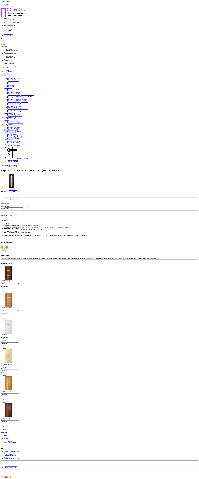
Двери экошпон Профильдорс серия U (17, 99)
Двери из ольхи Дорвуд (13, 114)
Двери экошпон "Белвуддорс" (15, 106)
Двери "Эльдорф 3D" (12, 134)
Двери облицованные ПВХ (11, 130)
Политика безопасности (10, 442)
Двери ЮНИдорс (11, 97)
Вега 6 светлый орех (6, 391)
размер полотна (5, 206)
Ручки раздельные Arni (10, 467)
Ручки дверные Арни (12, 160)
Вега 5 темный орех (6, 280)
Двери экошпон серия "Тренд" (15, 103)
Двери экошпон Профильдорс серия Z (17, 100)
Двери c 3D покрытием (10, 132)
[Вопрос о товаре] (1, 214)
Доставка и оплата (9, 71)
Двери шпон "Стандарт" (13, 118)
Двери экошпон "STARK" (14, 89)
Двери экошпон (8, 88)
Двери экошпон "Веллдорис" (14, 93)
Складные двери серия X (13, 145)
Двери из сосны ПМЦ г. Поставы (15, 111)
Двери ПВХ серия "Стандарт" (15, 131)
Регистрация (7, 4)
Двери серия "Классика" (13, 128)
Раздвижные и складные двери (12, 144)
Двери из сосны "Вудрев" (13, 110)
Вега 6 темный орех (6, 418)
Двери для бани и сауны (13, 141)
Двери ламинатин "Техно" (14, 127)
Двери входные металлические (12, 78)
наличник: (3, 285)
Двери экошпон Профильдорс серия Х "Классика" (20, 95)
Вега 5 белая (4, 334)
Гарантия (6, 73)
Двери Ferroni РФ (11, 79)
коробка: (3, 282)
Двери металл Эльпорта (13, 83)
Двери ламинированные (10, 124)
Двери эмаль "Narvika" (13, 121)
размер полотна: (6, 336)
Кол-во (5, 199)
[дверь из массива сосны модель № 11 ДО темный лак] (11, 187)
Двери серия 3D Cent (12, 135)
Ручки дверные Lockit (12, 161)
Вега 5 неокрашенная (6, 364)
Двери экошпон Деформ (13, 92)
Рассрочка (6, 437)
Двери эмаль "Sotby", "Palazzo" (15, 123)
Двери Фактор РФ (11, 82)
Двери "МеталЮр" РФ (13, 81)
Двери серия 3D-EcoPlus (13, 138)
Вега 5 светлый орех (6, 307)
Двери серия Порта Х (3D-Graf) (15, 137)
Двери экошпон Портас (13, 90)
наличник (3, 209)
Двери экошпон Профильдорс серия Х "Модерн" (20, 96)
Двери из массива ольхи (10, 113)
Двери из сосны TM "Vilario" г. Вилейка (17, 109)
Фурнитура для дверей (23, 158)
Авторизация (7, 5)
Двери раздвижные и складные (12, 458)
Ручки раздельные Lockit (10, 466)
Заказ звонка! (12, 22)
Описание (6, 220)
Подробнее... (153, 258)
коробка (3, 208)
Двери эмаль (7, 120)
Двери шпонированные (10, 117)
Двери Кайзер (10, 86)
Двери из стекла (8, 139)
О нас (5, 435)
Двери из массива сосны (10, 107)
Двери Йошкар (11, 85)
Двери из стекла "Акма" (13, 142)
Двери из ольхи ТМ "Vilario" (14, 116)
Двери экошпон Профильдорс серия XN (17, 102)
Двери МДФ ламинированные (15, 125)
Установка (6, 70)
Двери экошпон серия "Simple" (15, 104)
